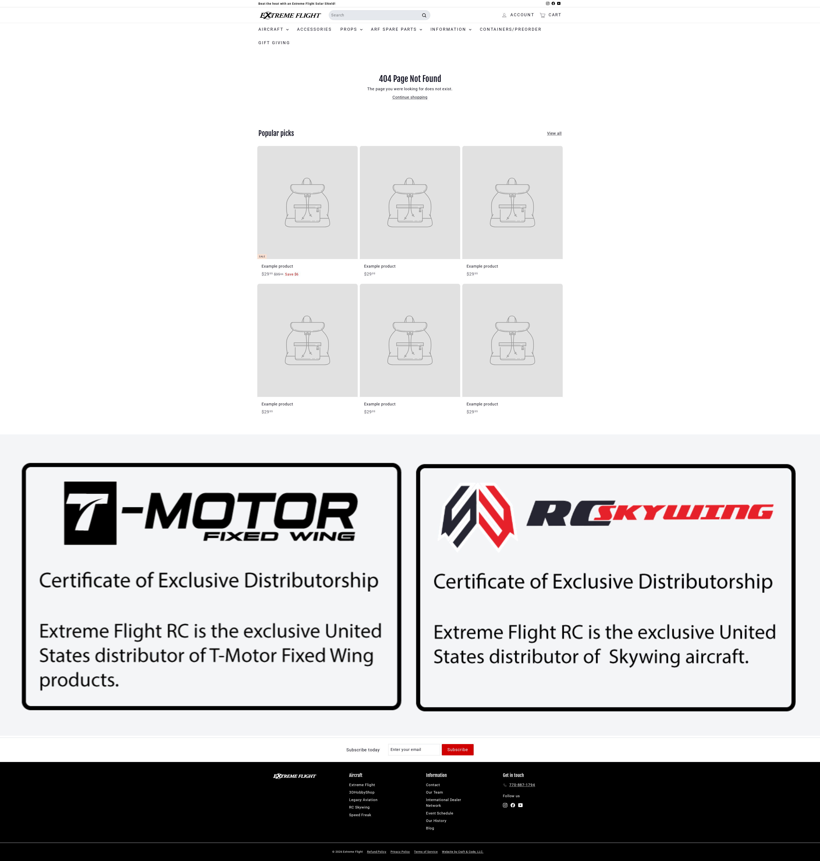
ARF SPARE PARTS (395, 29)
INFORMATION (449, 29)
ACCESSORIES (314, 29)
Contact (433, 785)
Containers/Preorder (511, 29)
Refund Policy (376, 851)
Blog (430, 828)
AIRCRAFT (271, 29)
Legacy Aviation (363, 800)
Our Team (434, 792)
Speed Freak (360, 815)
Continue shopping (410, 97)
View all (554, 133)
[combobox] (379, 15)
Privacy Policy (400, 851)
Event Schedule (439, 813)
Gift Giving (274, 42)
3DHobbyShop (362, 792)
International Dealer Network (443, 803)
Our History (436, 821)
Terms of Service (426, 851)
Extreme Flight (362, 785)
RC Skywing (359, 807)
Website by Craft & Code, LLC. (462, 851)
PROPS (349, 29)
